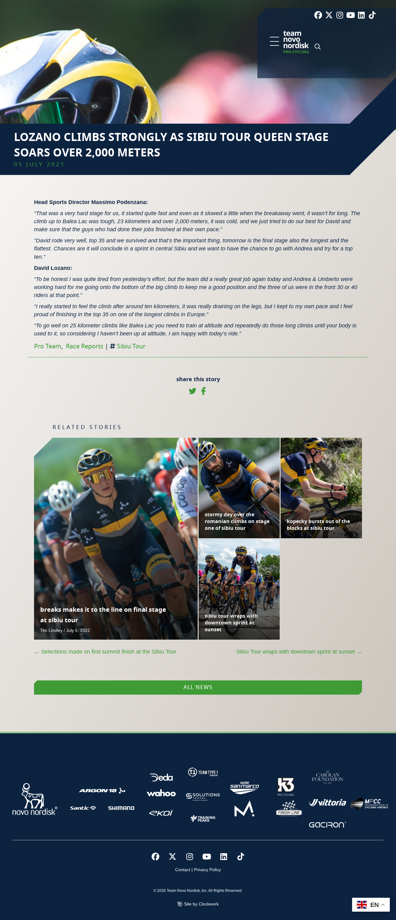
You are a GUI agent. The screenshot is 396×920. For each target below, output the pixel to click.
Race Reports (84, 346)
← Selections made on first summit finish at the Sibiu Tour (105, 652)
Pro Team (47, 346)
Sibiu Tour (131, 346)
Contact (182, 869)
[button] (274, 42)
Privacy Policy (207, 869)
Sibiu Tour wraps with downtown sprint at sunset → (299, 652)
